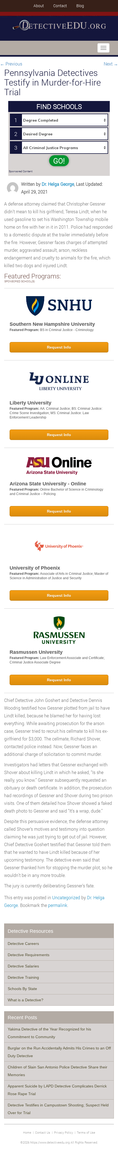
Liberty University (30, 403)
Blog (80, 5)
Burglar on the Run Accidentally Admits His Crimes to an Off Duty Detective (59, 1052)
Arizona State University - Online (48, 483)
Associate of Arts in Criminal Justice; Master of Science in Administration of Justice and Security (59, 576)
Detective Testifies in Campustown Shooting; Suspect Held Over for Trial (58, 1109)
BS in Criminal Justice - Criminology (67, 330)
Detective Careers (23, 943)
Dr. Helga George (58, 184)
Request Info (59, 347)
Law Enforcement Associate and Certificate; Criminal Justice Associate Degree (57, 660)
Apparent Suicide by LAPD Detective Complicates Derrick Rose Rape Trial (57, 1090)
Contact (60, 5)
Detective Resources (30, 931)
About (38, 5)
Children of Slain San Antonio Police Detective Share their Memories (57, 1071)
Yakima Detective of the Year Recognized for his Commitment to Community (49, 1033)
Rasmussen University (36, 652)
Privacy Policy (63, 1132)
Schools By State (22, 988)
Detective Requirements (28, 955)
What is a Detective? (25, 1000)
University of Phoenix (35, 568)
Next (111, 64)
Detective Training (23, 977)
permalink (57, 905)
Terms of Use (86, 1132)
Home (27, 1132)
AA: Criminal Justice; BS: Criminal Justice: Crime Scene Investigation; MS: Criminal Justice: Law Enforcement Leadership (56, 413)
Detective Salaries (23, 966)
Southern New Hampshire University (52, 324)
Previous (11, 64)
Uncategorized (66, 897)
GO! (59, 160)
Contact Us (42, 1132)
